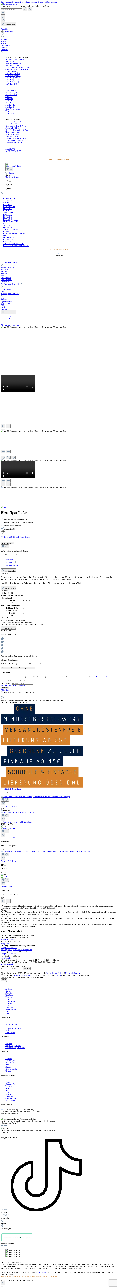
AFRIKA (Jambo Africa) (14, 59)
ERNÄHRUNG (11, 91)
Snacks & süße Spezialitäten (15, 138)
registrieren (9, 31)
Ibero (7, 999)
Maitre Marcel (10, 1009)
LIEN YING (7, 219)
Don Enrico (9, 995)
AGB (59, 975)
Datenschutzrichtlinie (54, 973)
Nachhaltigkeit (10, 1061)
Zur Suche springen (27, 2)
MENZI (6, 235)
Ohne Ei (8, 97)
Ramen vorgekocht (8, 838)
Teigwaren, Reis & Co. (13, 142)
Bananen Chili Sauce (8, 861)
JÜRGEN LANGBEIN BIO (13, 244)
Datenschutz (9, 1096)
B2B (7, 1065)
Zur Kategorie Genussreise (11, 284)
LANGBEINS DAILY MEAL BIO (16, 246)
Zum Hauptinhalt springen (10, 2)
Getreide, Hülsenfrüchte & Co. (16, 130)
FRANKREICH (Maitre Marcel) (17, 67)
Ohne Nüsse (9, 103)
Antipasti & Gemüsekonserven (16, 122)
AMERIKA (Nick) (12, 61)
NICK (5, 223)
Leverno (8, 1003)
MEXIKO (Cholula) (12, 78)
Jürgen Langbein (11, 1024)
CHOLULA (7, 203)
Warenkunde (10, 1063)
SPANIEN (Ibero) (12, 82)
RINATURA (8, 242)
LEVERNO (7, 217)
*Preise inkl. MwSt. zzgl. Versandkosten (15, 537)
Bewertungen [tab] (11, 566)
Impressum (9, 1092)
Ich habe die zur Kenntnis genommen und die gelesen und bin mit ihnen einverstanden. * (48, 975)
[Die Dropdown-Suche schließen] (30, 9)
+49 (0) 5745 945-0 (8, 939)
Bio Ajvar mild (6, 886)
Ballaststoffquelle (11, 93)
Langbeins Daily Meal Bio (15, 1048)
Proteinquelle (10, 105)
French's (8, 997)
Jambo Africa (10, 1001)
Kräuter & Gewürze (12, 132)
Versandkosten (41, 1272)
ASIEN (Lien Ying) (12, 65)
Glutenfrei (9, 99)
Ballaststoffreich (11, 95)
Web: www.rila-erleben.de (22, 950)
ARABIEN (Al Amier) (13, 63)
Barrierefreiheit (10, 1100)
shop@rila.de (6, 958)
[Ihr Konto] (3, 20)
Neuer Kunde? (101, 677)
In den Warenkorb (7, 543)
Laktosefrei (9, 101)
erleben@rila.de (6, 950)
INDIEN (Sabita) (11, 72)
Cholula (8, 991)
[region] (58, 416)
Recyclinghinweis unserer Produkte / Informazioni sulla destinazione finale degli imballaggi (29, 1276)
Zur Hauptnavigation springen (46, 2)
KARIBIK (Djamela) (13, 76)
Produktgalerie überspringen (11, 789)
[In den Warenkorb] (3, 803)
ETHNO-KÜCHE (10, 198)
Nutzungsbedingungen (73, 973)
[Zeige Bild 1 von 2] (2, 429)
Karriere (8, 1067)
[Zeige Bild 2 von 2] (4, 429)
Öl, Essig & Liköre (12, 134)
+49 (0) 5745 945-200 (9, 948)
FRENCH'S (7, 209)
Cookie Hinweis (11, 1098)
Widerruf (8, 1086)
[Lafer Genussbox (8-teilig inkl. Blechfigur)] (17, 812)
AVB (7, 1090)
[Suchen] (25, 9)
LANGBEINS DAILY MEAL (14, 233)
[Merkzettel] (2, 34)
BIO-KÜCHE (8, 240)
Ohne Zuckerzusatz (12, 109)
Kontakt (8, 1094)
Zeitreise (8, 1059)
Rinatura (8, 1044)
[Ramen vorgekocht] (8, 828)
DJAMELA (7, 205)
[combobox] (11, 9)
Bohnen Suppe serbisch (9, 806)
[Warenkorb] (2, 37)
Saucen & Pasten (11, 136)
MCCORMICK (9, 237)
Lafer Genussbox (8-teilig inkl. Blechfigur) (16, 822)
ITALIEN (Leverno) (12, 74)
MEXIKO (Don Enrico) (14, 80)
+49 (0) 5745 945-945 (9, 954)
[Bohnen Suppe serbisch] (35, 797)
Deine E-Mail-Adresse (9, 681)
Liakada (8, 1005)
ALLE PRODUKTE (13, 151)
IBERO (6, 211)
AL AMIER (7, 201)
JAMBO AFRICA (10, 213)
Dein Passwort (6, 683)
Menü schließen (10, 25)
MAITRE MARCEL (11, 221)
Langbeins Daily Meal (13, 1029)
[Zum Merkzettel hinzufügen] (9, 169)
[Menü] (3, 13)
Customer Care (10, 1084)
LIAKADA (7, 215)
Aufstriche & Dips (12, 124)
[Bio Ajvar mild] (7, 877)
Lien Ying (9, 1007)
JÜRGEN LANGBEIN (11, 229)
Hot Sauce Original (12, 177)
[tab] (11, 560)
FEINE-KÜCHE (9, 227)
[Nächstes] (8, 426)
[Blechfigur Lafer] (34, 327)
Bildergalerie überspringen (10, 325)
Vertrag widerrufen (8, 964)
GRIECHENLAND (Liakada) (16, 70)
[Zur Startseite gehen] (9, 4)
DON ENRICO (9, 207)
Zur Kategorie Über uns (10, 294)
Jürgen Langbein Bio (13, 1046)
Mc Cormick (10, 1033)
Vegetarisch (9, 113)
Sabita (7, 1013)
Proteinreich (9, 107)
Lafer (7, 1027)
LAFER (6, 231)
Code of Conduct (11, 1069)
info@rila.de (5, 944)
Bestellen (26, 968)
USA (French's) (11, 84)
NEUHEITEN (10, 149)
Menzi (7, 1031)
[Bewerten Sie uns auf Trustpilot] (17, 1241)
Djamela (8, 993)
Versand (8, 1082)
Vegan (7, 111)
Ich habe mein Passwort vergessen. (13, 685)
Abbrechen (5, 690)
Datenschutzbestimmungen (22, 975)
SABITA (6, 225)
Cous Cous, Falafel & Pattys (15, 126)
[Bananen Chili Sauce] (46, 851)
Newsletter (9, 1071)
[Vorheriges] (3, 426)
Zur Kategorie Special (9, 262)
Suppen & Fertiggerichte (14, 140)
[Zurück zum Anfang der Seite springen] (3, 1283)
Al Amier (8, 989)
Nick (7, 1011)
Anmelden (4, 29)
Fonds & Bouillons (12, 128)
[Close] (2, 1286)
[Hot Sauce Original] (13, 166)
